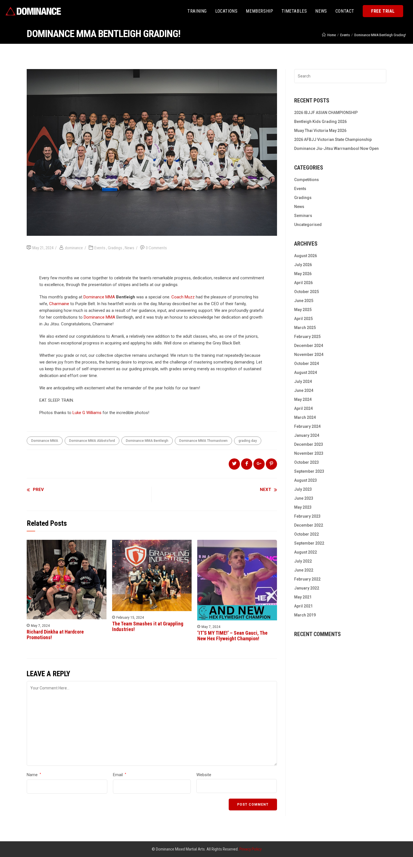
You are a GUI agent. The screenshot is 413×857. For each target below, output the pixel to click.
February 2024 (307, 426)
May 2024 (303, 399)
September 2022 (309, 543)
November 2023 (308, 453)
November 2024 (308, 354)
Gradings (115, 247)
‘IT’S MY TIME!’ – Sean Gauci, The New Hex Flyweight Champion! (232, 635)
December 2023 (308, 444)
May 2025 (303, 309)
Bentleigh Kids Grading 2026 (320, 121)
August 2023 (305, 480)
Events (99, 247)
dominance (74, 247)
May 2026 (303, 273)
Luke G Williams (86, 412)
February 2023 (307, 516)
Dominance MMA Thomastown (203, 441)
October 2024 (306, 363)
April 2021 (303, 606)
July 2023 (303, 489)
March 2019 (305, 615)
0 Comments (156, 247)
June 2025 (303, 300)
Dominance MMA (99, 297)
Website (203, 774)
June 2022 (303, 570)
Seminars (303, 215)
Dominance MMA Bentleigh (147, 441)
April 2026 (303, 282)
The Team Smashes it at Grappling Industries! (147, 626)
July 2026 (303, 264)
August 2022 (305, 552)
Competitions (306, 179)
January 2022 (306, 588)
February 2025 (307, 336)
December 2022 (308, 525)
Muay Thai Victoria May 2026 (320, 130)
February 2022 (307, 579)
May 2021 (303, 597)
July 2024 (303, 381)
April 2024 (303, 408)
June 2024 (303, 390)
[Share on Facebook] (246, 464)
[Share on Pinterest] (271, 464)
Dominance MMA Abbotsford (92, 441)
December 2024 (308, 345)
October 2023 (306, 462)
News (129, 247)
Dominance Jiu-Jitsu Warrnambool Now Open (336, 148)
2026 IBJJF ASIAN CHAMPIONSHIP (326, 112)
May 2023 (303, 507)
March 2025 (305, 327)
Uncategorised (308, 224)
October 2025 (306, 291)
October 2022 (306, 534)
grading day (248, 441)
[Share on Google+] (259, 464)
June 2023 (303, 498)
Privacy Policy (250, 849)
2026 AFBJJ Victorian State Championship (333, 139)
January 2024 (306, 435)
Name (34, 774)
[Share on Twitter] (234, 464)
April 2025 (303, 318)
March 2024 (305, 417)
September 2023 (309, 471)
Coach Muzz (183, 297)
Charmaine (59, 303)
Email (119, 774)
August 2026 (305, 255)
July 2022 (303, 561)
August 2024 (305, 372)
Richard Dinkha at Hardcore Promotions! (55, 634)
